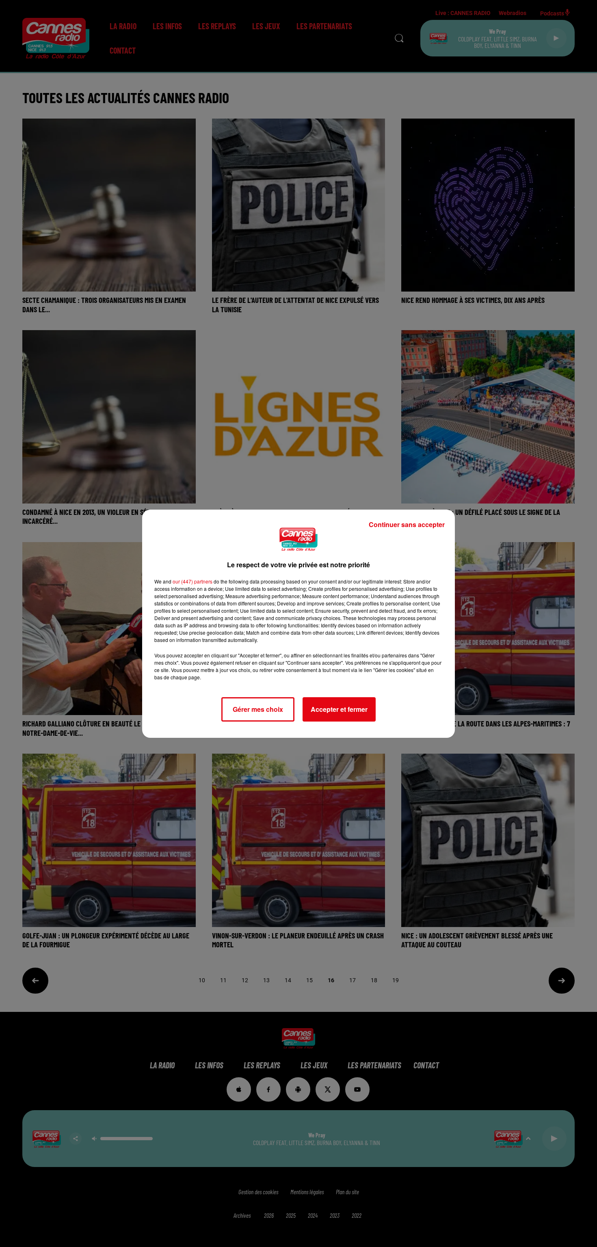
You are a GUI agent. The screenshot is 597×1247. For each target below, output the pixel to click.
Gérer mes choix (258, 709)
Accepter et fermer (339, 709)
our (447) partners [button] (192, 581)
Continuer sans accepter (407, 524)
